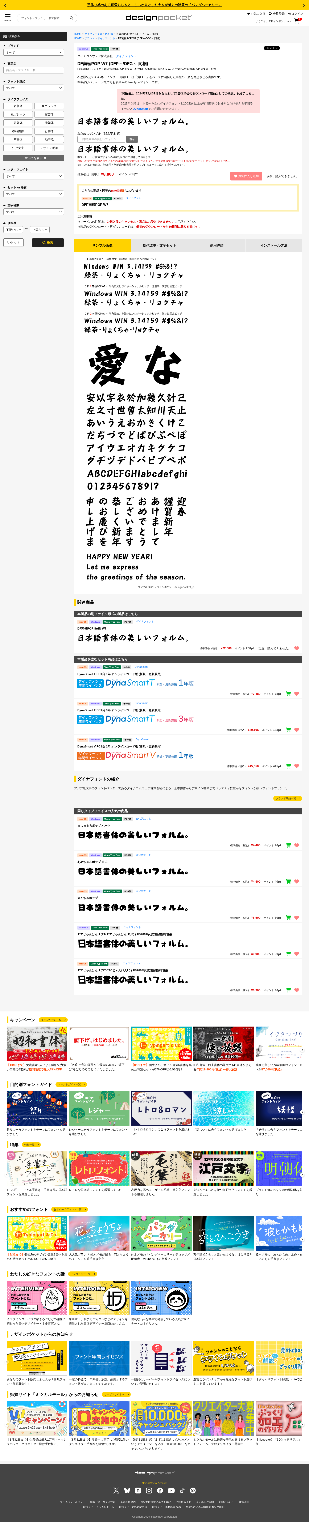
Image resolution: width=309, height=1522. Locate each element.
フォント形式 (16, 81)
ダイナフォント (106, 38)
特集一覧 (29, 1144)
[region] (188, 149)
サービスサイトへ (114, 1394)
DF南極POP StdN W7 (91, 628)
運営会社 (244, 1502)
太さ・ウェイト (18, 169)
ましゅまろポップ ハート (94, 825)
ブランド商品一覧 (286, 798)
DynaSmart (140, 108)
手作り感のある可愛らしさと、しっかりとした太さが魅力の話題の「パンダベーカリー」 (154, 5)
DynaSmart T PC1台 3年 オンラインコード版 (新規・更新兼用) (119, 710)
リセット (13, 242)
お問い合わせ (226, 1502)
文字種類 (13, 205)
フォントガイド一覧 (69, 1084)
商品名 (12, 63)
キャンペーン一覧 (51, 1019)
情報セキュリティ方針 (102, 1502)
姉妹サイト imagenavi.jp (133, 1507)
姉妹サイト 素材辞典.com (166, 1507)
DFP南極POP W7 (95, 204)
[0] (297, 22)
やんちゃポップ (87, 898)
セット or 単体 (17, 187)
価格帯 (12, 223)
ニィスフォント (132, 927)
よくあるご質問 (205, 1502)
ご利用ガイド (183, 1502)
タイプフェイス (93, 34)
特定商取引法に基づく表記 (156, 1502)
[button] (5, 5)
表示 (132, 139)
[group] (37, 1049)
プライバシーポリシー (72, 1502)
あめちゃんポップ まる (92, 862)
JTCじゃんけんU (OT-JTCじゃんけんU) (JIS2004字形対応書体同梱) (122, 970)
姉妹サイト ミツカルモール (98, 1507)
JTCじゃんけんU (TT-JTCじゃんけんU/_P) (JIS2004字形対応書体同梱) (124, 934)
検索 (50, 242)
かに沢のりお (143, 818)
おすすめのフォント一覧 (68, 1209)
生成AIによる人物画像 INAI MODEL (206, 1507)
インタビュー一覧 (81, 1273)
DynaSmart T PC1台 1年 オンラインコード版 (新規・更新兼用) (119, 674)
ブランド (13, 45)
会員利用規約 (128, 1502)
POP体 (109, 34)
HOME (78, 34)
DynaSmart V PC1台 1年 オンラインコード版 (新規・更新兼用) (119, 746)
